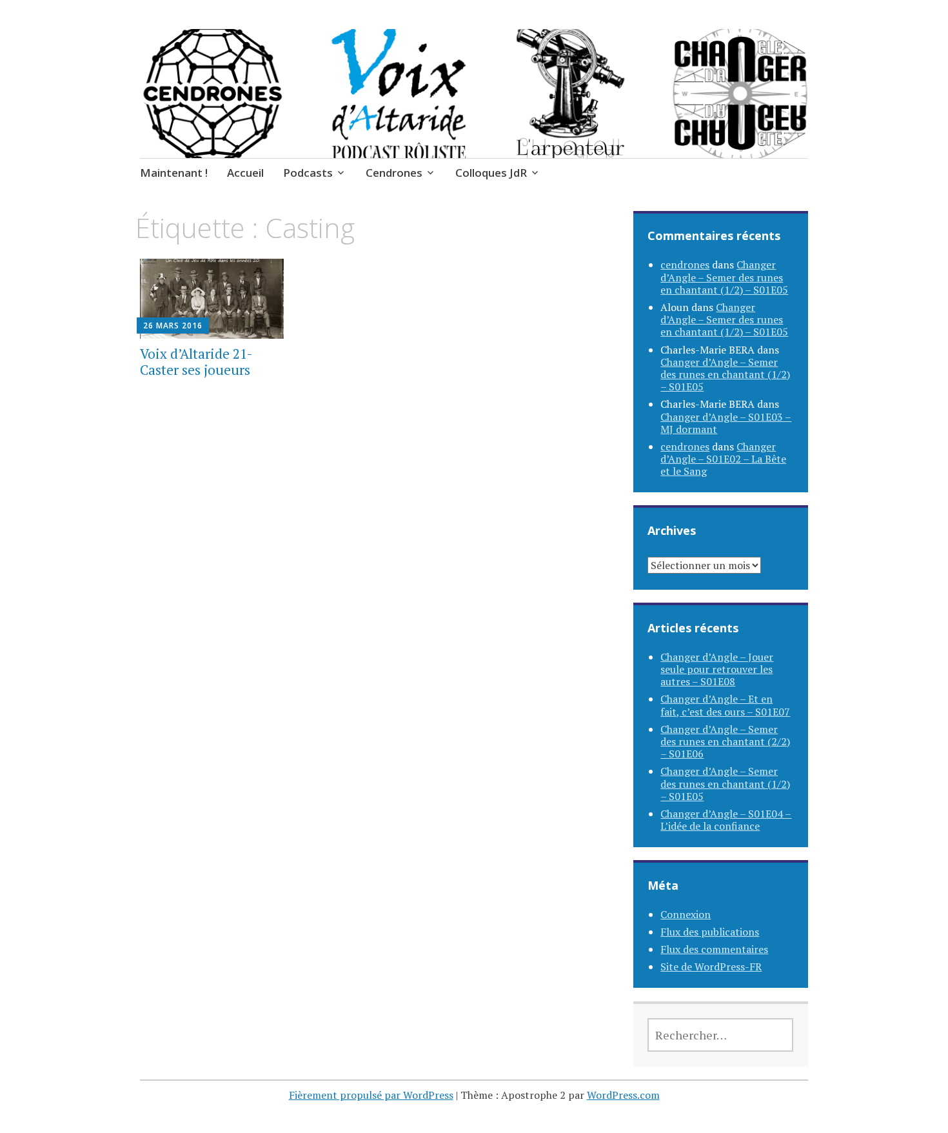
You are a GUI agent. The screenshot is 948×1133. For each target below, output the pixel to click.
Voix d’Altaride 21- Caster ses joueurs (196, 362)
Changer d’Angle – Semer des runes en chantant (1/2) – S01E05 (724, 276)
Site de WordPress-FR (711, 966)
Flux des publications (709, 932)
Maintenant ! (174, 172)
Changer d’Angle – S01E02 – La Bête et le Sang (723, 458)
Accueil (245, 172)
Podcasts (308, 172)
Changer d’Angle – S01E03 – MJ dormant (725, 423)
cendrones (684, 264)
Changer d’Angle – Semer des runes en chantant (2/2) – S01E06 (725, 741)
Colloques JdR (491, 172)
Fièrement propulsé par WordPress (371, 1095)
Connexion (685, 914)
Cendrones (394, 172)
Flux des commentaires (714, 949)
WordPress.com (623, 1095)
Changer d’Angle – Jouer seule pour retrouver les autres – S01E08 (716, 669)
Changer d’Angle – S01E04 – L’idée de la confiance (725, 820)
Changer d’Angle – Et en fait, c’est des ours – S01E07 (725, 705)
